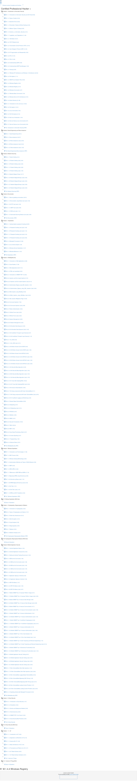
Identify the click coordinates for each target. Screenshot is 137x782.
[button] (1, 1)
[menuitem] (1, 3)
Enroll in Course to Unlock (68, 777)
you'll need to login (74, 774)
